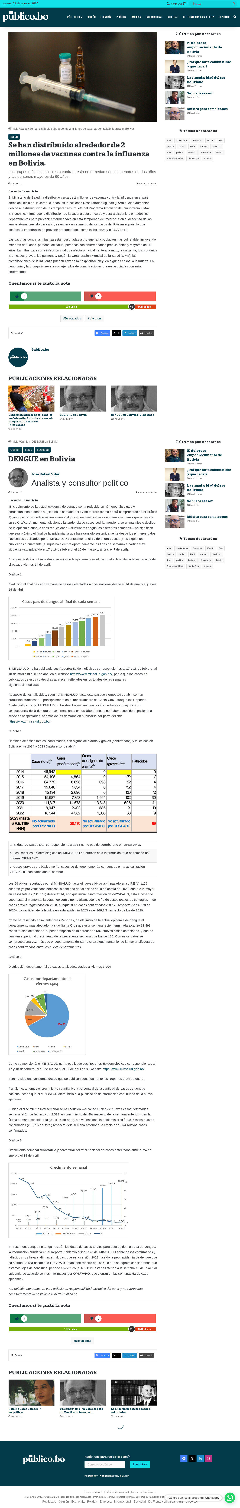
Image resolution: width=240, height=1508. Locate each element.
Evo (221, 140)
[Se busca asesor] (174, 97)
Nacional (216, 146)
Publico (219, 152)
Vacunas (95, 318)
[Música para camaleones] (174, 113)
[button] (230, 1498)
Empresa (136, 17)
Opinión (91, 17)
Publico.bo (40, 349)
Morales (203, 146)
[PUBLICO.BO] (25, 17)
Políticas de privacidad (117, 1492)
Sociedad (173, 17)
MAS (192, 146)
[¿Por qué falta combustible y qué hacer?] (174, 66)
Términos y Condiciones (143, 1492)
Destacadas (73, 318)
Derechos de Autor (94, 1492)
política (179, 152)
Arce (169, 140)
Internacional (154, 17)
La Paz (182, 146)
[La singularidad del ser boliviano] (174, 82)
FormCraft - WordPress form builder (107, 1476)
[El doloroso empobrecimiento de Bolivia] (174, 47)
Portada (192, 152)
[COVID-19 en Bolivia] (83, 399)
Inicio (14, 128)
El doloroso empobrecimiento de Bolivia (204, 47)
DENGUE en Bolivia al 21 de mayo (132, 415)
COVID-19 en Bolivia (73, 415)
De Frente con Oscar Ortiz (198, 17)
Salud (24, 128)
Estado (210, 140)
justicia (170, 146)
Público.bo (73, 17)
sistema (207, 158)
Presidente (205, 152)
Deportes (224, 17)
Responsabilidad (175, 158)
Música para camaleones (207, 109)
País (169, 152)
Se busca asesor (200, 93)
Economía (105, 17)
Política (121, 17)
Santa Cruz (193, 158)
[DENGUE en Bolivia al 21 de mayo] (134, 399)
